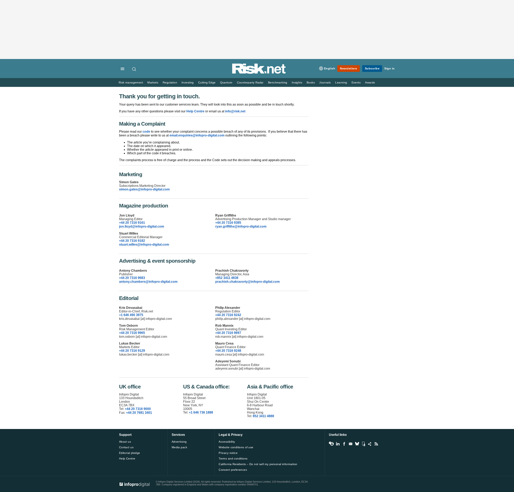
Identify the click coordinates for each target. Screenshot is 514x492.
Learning (341, 82)
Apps (363, 443)
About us (125, 441)
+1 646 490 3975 (131, 315)
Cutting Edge (207, 82)
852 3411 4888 (263, 416)
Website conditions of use (236, 447)
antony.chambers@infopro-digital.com (148, 281)
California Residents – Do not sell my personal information (258, 464)
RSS (376, 443)
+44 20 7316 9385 (228, 222)
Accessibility (227, 441)
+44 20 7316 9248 (228, 350)
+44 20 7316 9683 (132, 278)
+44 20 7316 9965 (132, 332)
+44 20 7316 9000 (138, 409)
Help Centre (195, 111)
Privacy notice (228, 452)
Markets (152, 82)
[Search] (134, 69)
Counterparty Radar (250, 82)
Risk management (131, 82)
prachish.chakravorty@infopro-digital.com (247, 281)
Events (356, 82)
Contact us (126, 447)
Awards (370, 82)
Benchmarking (277, 82)
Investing (188, 82)
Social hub (369, 443)
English (329, 68)
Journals (325, 82)
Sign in (389, 68)
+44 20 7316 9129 (132, 350)
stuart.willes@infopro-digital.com (144, 244)
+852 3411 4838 (226, 278)
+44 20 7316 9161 (132, 222)
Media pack (179, 447)
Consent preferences (233, 469)
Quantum (226, 82)
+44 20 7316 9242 (228, 315)
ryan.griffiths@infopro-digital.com (240, 226)
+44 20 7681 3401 (139, 412)
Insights (297, 82)
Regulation (170, 82)
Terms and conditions (233, 458)
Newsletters (348, 68)
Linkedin (337, 443)
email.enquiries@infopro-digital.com (196, 135)
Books (311, 82)
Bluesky (357, 443)
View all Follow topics (331, 443)
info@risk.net (235, 111)
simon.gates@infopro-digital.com (144, 189)
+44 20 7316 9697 (228, 332)
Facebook (344, 443)
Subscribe (372, 68)
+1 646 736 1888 (201, 412)
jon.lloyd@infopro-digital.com (141, 226)
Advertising (179, 441)
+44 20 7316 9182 (132, 240)
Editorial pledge (129, 452)
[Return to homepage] (259, 73)
